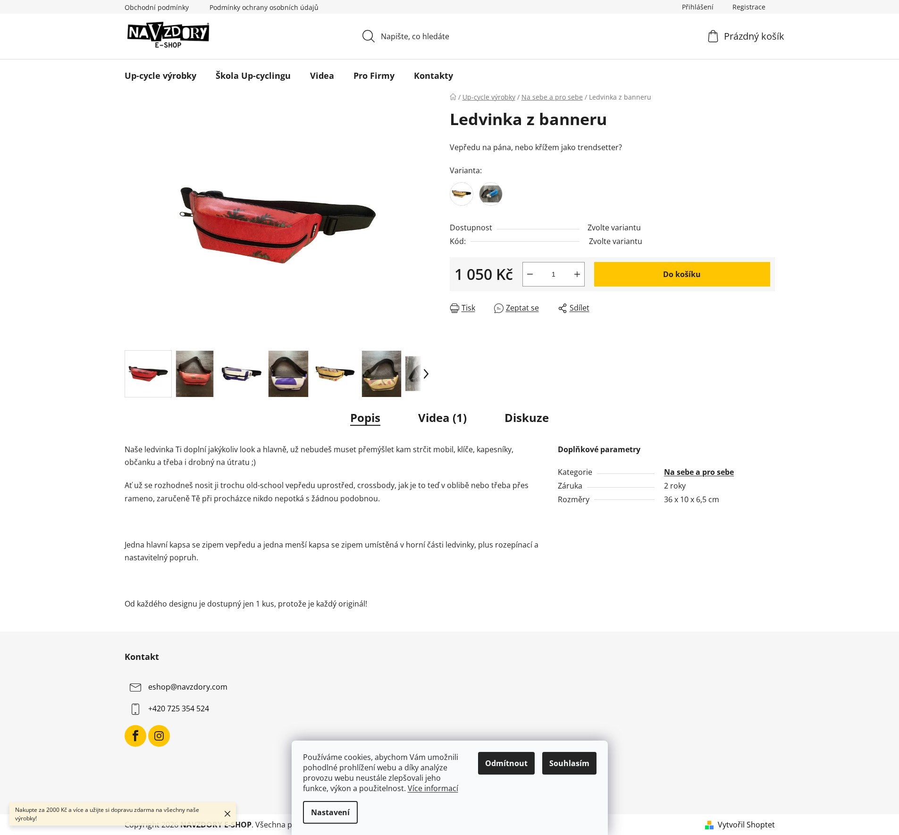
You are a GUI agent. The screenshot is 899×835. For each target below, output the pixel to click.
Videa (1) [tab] (442, 417)
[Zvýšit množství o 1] (577, 274)
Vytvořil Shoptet (746, 824)
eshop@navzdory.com (187, 687)
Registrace (748, 6)
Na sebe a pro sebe (699, 472)
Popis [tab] (365, 417)
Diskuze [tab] (526, 417)
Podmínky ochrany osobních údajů (264, 7)
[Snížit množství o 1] (530, 274)
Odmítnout (506, 763)
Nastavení (330, 812)
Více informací (433, 788)
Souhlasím (569, 763)
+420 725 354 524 (178, 709)
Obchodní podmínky (157, 7)
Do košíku (682, 274)
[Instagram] (159, 736)
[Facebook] (135, 736)
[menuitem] (160, 75)
